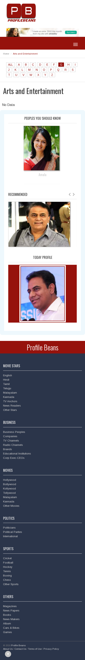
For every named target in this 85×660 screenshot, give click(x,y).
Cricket (7, 558)
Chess (7, 579)
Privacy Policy (51, 649)
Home (6, 53)
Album (7, 623)
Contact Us (20, 649)
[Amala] (43, 147)
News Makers (11, 619)
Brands (7, 449)
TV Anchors (10, 401)
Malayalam (10, 392)
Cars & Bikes (11, 627)
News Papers (11, 610)
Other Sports (11, 584)
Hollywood (9, 479)
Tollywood (9, 492)
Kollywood (9, 488)
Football (8, 562)
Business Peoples (14, 431)
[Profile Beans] (21, 12)
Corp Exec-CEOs (14, 457)
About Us (8, 649)
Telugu (7, 388)
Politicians (9, 527)
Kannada (8, 397)
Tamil (6, 384)
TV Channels (11, 440)
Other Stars (10, 409)
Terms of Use (35, 649)
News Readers (12, 405)
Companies (10, 436)
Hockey (7, 566)
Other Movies (11, 505)
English (7, 375)
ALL (10, 64)
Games (7, 632)
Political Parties (12, 531)
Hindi (6, 379)
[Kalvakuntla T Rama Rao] (42, 293)
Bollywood (9, 484)
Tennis (7, 571)
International (10, 536)
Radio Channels (13, 444)
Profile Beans (42, 347)
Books (7, 614)
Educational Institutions (17, 453)
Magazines (10, 606)
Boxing (7, 575)
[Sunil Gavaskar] (39, 224)
